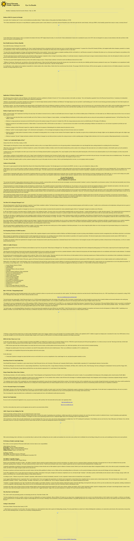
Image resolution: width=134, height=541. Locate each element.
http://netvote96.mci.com (67, 402)
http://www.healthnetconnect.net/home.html (67, 297)
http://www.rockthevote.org (67, 404)
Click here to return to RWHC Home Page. (67, 539)
